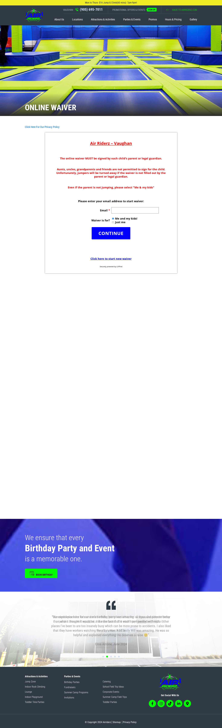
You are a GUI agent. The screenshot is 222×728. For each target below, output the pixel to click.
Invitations (69, 697)
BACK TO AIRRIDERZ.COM (184, 9)
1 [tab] (103, 656)
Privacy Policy (130, 722)
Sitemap (117, 722)
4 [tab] (115, 656)
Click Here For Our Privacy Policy (42, 127)
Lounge (28, 691)
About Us (59, 19)
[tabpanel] (111, 624)
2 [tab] (107, 656)
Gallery (193, 19)
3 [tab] (111, 656)
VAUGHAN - (83, 9)
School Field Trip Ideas (113, 686)
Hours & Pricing (173, 19)
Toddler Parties (110, 702)
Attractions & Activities (103, 19)
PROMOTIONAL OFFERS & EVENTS (133, 9)
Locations (77, 19)
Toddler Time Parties (34, 702)
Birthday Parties (71, 682)
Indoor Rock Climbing (35, 686)
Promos (153, 19)
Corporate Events (111, 691)
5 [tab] (119, 656)
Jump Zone (30, 681)
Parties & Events (131, 19)
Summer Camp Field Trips (115, 697)
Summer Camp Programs (76, 692)
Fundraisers (69, 687)
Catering (107, 681)
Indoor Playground (34, 697)
